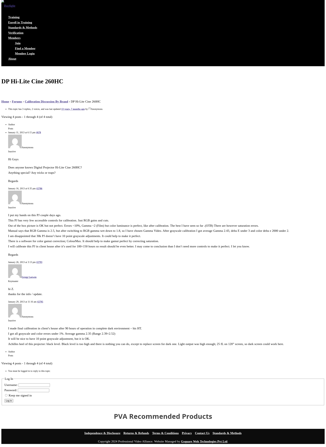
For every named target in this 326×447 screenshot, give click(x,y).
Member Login (25, 53)
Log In (9, 400)
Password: (11, 390)
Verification (15, 32)
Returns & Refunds (136, 433)
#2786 (39, 188)
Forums (17, 101)
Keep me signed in (20, 395)
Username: (11, 385)
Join (18, 43)
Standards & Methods (22, 27)
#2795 (40, 301)
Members (14, 38)
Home (5, 101)
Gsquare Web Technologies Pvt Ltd (204, 441)
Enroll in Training (20, 22)
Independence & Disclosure (102, 433)
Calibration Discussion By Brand (46, 101)
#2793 (39, 262)
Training (14, 17)
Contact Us (202, 433)
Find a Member (25, 48)
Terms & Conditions (165, 433)
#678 (38, 132)
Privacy (187, 433)
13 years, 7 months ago (73, 109)
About (12, 58)
